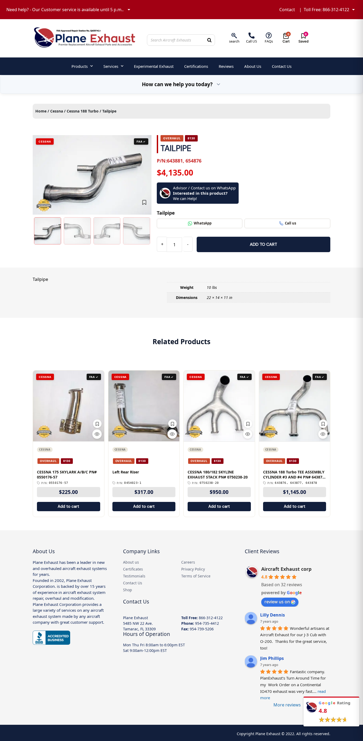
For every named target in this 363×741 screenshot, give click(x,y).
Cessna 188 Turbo (83, 111)
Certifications (196, 66)
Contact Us (282, 66)
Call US (251, 41)
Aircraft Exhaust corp (286, 569)
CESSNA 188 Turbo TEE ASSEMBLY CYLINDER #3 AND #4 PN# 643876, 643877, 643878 (294, 475)
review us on (277, 602)
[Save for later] (144, 202)
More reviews (287, 705)
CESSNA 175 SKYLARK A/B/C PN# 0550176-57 (67, 475)
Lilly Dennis (272, 615)
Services (110, 66)
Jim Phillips (272, 658)
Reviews (226, 66)
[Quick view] (97, 434)
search (234, 41)
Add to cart (263, 244)
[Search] (209, 40)
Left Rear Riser (125, 472)
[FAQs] (269, 35)
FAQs (269, 41)
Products (79, 66)
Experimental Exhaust (154, 66)
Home (41, 111)
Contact (287, 10)
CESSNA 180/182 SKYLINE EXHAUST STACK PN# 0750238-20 (218, 475)
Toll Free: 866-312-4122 (326, 10)
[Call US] (251, 35)
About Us (252, 66)
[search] (234, 35)
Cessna (56, 111)
